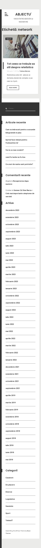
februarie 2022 (12, 353)
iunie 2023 (10, 253)
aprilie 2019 (10, 395)
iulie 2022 (9, 317)
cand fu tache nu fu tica (15, 157)
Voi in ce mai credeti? (15, 150)
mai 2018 (9, 460)
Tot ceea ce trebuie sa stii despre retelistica (21, 65)
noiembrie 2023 (12, 217)
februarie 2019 (12, 410)
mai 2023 (9, 260)
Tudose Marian (25, 71)
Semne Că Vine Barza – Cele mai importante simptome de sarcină (20, 193)
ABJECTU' (23, 14)
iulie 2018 (9, 445)
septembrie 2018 (13, 431)
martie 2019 (11, 403)
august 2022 (11, 310)
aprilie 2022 (10, 338)
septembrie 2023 (13, 232)
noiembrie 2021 (12, 374)
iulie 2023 (9, 246)
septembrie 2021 (13, 388)
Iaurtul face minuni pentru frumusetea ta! (16, 141)
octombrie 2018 (12, 424)
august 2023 (11, 239)
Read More (13, 87)
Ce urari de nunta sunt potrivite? (19, 164)
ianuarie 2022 (11, 360)
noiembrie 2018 (12, 417)
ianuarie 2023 (11, 289)
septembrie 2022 (13, 303)
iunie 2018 (10, 452)
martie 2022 (11, 346)
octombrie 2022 (12, 296)
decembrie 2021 (12, 367)
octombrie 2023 (12, 224)
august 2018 (11, 438)
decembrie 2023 (12, 210)
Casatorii (9, 478)
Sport (8, 513)
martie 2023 (11, 274)
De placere (10, 485)
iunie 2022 (10, 324)
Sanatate (9, 506)
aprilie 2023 (10, 267)
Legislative (10, 499)
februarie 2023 (12, 281)
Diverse (9, 492)
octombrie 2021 (12, 381)
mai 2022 (9, 331)
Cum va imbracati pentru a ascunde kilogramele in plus (20, 131)
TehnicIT (9, 520)
